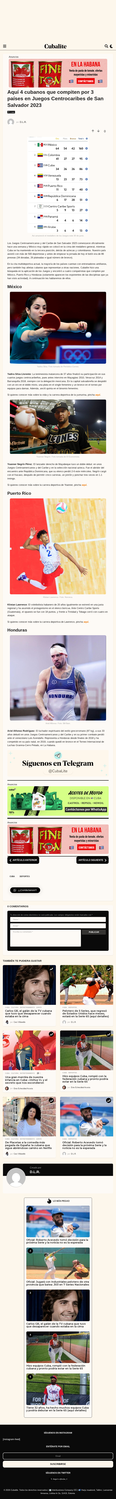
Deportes (25, 876)
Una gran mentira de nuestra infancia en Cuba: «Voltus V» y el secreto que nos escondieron (26, 1080)
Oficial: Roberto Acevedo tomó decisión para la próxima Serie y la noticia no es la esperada (84, 1145)
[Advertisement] (58, 21)
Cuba (12, 876)
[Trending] (51, 968)
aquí (97, 394)
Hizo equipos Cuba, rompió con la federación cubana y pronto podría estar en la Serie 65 (85, 1079)
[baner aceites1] (58, 800)
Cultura (15, 1007)
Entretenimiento (27, 1007)
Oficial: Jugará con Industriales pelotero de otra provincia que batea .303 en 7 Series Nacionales (57, 1283)
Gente (39, 1007)
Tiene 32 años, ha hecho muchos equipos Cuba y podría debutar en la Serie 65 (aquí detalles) (57, 1409)
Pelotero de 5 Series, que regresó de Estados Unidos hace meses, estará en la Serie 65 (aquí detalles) (85, 1013)
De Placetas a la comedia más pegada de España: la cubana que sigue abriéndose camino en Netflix (28, 1145)
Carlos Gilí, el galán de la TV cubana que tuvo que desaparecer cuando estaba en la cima (28, 1013)
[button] (4, 46)
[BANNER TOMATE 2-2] (58, 73)
